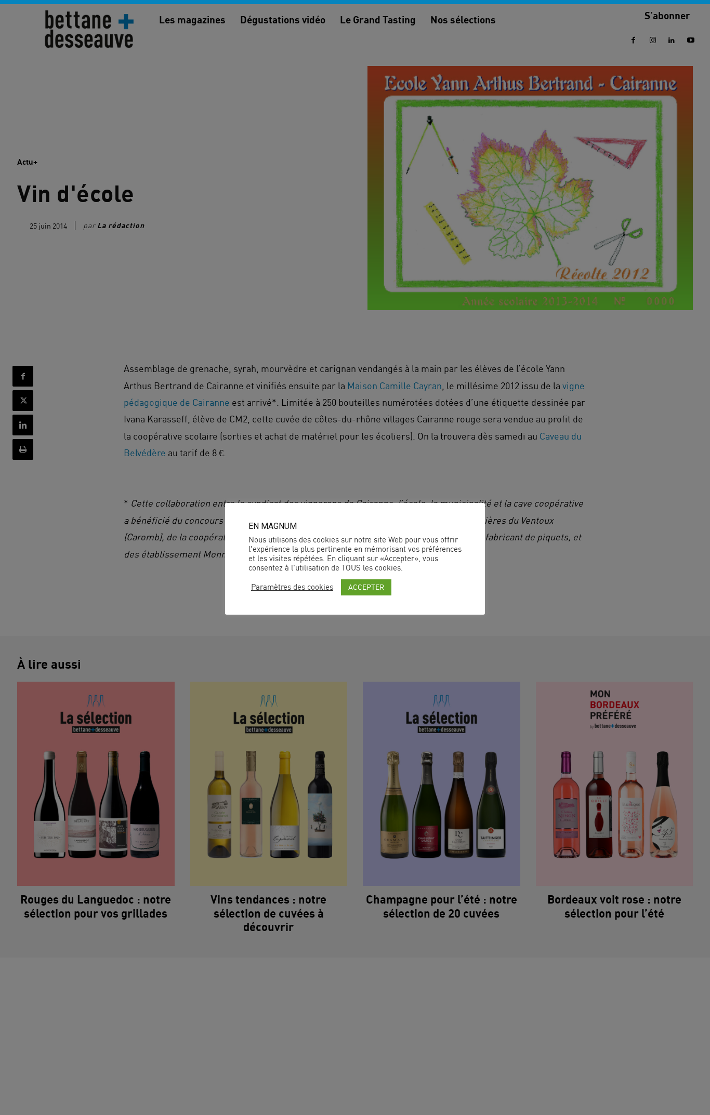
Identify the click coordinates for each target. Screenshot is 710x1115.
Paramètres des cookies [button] (292, 587)
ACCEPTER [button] (366, 586)
